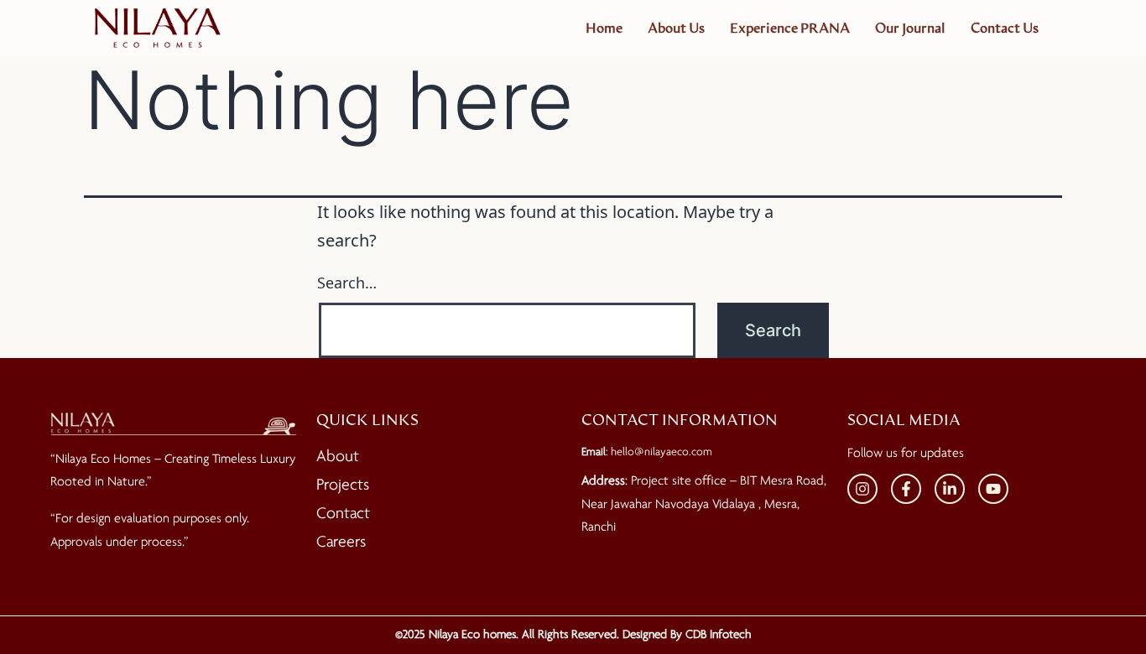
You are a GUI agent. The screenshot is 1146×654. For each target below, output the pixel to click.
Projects (342, 485)
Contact (343, 514)
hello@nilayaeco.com (661, 452)
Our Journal (910, 28)
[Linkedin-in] (950, 489)
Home (604, 28)
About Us (676, 28)
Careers (341, 542)
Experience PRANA (790, 28)
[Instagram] (862, 489)
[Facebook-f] (906, 489)
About (337, 457)
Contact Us (1005, 28)
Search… (347, 282)
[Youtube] (993, 489)
